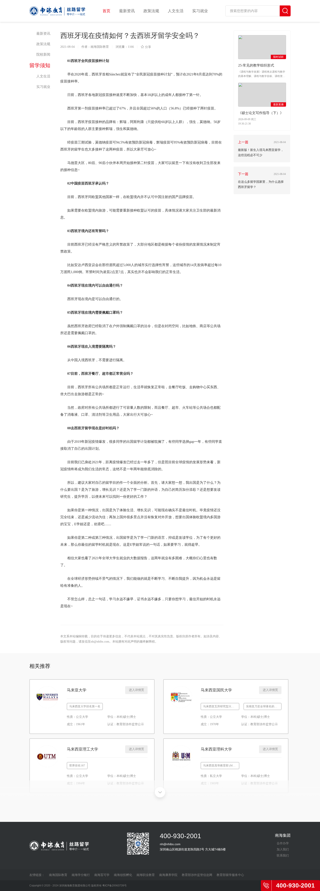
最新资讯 (127, 11)
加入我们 (283, 849)
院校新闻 (43, 54)
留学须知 (39, 65)
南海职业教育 (145, 875)
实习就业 (200, 11)
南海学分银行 (81, 875)
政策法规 (151, 11)
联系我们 (283, 855)
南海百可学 (101, 875)
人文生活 (176, 11)
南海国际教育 (58, 875)
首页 (106, 11)
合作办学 (283, 843)
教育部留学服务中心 (230, 875)
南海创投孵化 (123, 875)
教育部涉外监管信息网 (197, 875)
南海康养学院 (168, 875)
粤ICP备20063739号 (114, 885)
